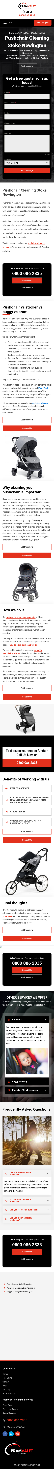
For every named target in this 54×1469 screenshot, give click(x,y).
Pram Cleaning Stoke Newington (19, 1284)
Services (7, 159)
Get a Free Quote (42, 23)
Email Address (10, 103)
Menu (10, 23)
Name (7, 92)
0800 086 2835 (27, 15)
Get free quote (27, 66)
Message (7, 133)
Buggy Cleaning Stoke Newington (20, 1292)
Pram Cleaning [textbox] (12, 163)
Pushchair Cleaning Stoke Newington (21, 1288)
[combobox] (27, 162)
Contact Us (27, 280)
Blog (5, 1386)
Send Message (27, 170)
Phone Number (9, 123)
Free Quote (7, 1378)
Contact (6, 1382)
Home (5, 1374)
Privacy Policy (9, 1393)
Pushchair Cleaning (11, 1409)
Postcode (7, 113)
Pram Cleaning (9, 1405)
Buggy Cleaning (9, 1413)
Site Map (6, 1389)
